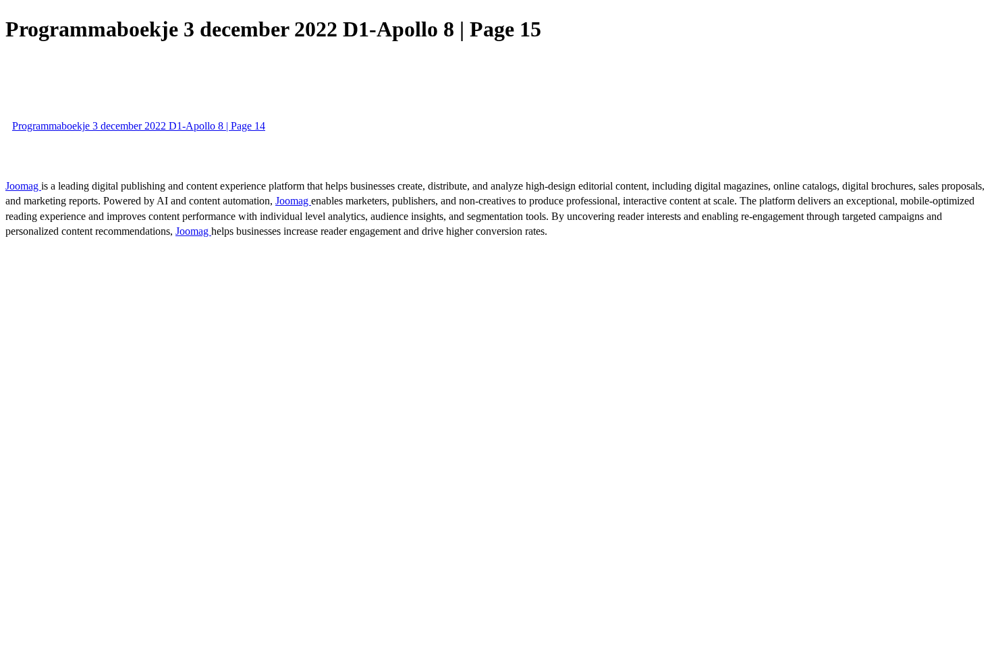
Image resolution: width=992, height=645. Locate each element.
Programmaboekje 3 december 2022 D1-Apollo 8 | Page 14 (138, 126)
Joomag (23, 186)
